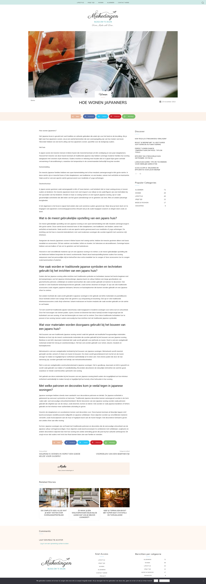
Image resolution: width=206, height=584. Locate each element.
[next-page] (139, 173)
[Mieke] (48, 468)
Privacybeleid (164, 581)
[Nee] (203, 581)
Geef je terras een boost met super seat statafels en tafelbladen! (115, 513)
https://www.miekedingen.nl (66, 470)
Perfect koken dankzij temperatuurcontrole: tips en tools (148, 150)
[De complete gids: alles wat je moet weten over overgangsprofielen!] (54, 497)
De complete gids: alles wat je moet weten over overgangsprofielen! (54, 513)
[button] (203, 3)
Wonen (103, 94)
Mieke (33, 100)
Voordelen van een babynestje (113, 454)
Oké (156, 581)
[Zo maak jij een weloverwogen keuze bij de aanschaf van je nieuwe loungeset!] (84, 497)
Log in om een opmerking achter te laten (54, 543)
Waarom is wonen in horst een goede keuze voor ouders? (59, 455)
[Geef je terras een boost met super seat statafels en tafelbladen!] (115, 497)
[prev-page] (136, 173)
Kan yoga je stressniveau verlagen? (151, 139)
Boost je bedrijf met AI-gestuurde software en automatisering (150, 143)
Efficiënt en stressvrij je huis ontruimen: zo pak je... (148, 157)
